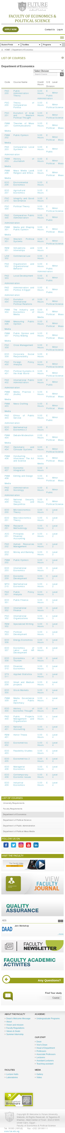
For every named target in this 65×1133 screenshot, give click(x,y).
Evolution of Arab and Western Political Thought (24, 115)
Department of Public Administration (19, 826)
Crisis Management (23, 345)
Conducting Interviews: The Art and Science (24, 458)
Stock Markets (21, 690)
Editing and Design (23, 476)
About (9, 1022)
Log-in (60, 29)
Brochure (19, 1099)
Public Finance (21, 600)
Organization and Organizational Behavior (24, 266)
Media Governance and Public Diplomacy (24, 700)
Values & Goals (13, 1031)
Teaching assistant (44, 1064)
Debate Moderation (23, 436)
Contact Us (50, 29)
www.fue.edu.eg (12, 1132)
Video (39, 1077)
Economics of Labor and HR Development (24, 650)
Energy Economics (23, 640)
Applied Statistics (23, 674)
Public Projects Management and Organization (24, 719)
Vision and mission (15, 1025)
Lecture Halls (12, 1074)
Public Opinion (21, 135)
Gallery (39, 1074)
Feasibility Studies (23, 751)
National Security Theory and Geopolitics (24, 502)
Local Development (23, 276)
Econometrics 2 (22, 759)
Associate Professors (46, 1054)
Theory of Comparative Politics (24, 105)
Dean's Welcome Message (18, 1018)
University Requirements (13, 803)
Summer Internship (15, 1034)
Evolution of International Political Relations (24, 302)
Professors (41, 1051)
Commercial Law (22, 256)
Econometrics (21, 743)
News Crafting (21, 404)
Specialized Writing (24, 624)
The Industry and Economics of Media (24, 312)
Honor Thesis (20, 735)
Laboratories (12, 1077)
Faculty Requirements (12, 809)
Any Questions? (49, 980)
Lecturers (40, 1057)
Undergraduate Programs (48, 1018)
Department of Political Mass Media (19, 832)
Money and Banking (24, 552)
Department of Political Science (17, 820)
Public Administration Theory (21, 93)
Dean (39, 1041)
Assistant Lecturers (45, 1060)
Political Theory (22, 207)
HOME (7, 50)
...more (60, 934)
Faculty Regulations (15, 1028)
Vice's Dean (41, 1045)
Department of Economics (22, 50)
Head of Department (45, 1048)
